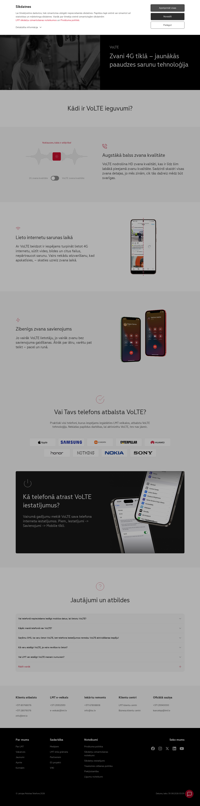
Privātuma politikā (70, 20)
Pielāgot (167, 25)
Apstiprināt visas (167, 8)
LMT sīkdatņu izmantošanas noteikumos (36, 20)
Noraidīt (167, 16)
